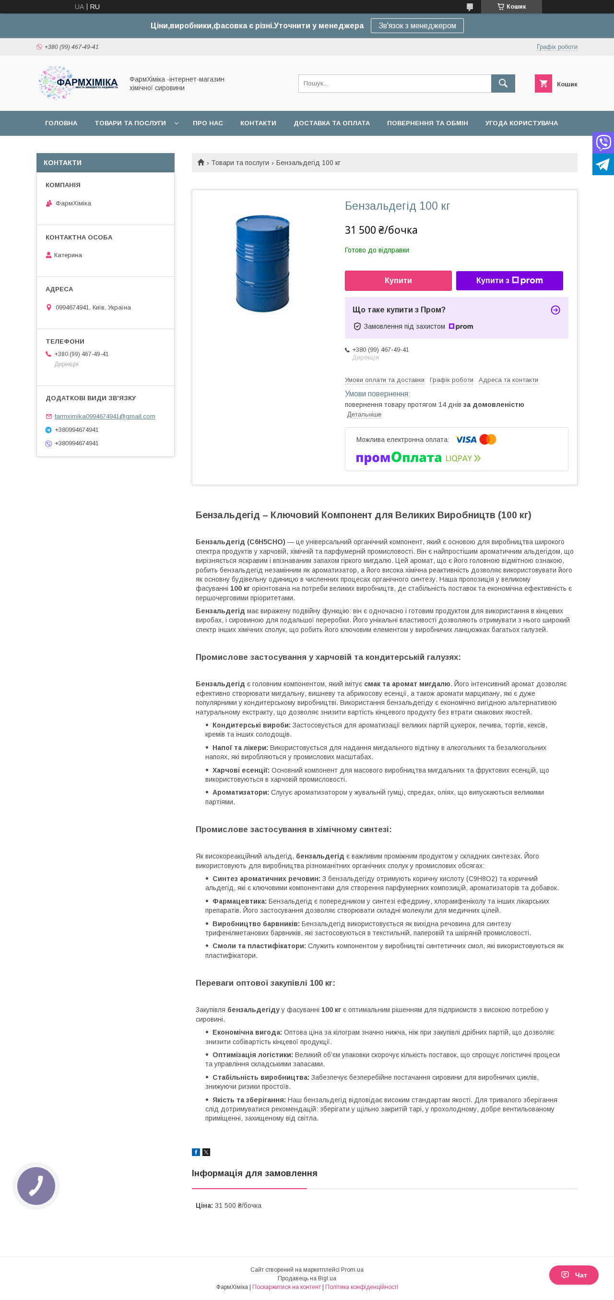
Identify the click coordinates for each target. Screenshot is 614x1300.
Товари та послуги (130, 123)
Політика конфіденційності (361, 1287)
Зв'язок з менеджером (417, 26)
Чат (581, 1275)
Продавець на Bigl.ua (307, 1278)
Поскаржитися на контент (286, 1287)
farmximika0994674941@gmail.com (105, 416)
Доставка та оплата (332, 123)
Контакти (258, 123)
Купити (398, 280)
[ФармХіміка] (77, 98)
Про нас (208, 123)
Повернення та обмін (427, 123)
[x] (206, 1153)
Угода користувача (521, 123)
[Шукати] (503, 83)
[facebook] (196, 1153)
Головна (61, 123)
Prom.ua (352, 1269)
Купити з (492, 280)
